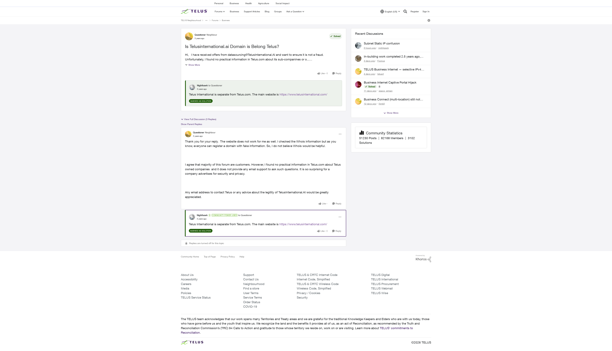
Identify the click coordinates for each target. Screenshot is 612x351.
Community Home (190, 256)
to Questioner (215, 85)
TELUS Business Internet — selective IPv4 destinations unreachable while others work (393, 69)
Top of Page (210, 256)
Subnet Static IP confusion (382, 43)
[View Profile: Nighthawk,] (192, 87)
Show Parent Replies (191, 124)
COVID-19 (250, 306)
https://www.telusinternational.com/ (303, 94)
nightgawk (383, 48)
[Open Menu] (429, 20)
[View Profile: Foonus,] (358, 58)
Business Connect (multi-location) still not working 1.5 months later (392, 99)
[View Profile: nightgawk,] (358, 45)
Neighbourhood (253, 284)
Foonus (381, 60)
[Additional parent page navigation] (206, 20)
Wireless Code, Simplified (314, 288)
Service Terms (252, 297)
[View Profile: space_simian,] (358, 84)
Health (248, 3)
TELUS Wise (379, 293)
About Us (187, 275)
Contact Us (251, 279)
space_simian (386, 90)
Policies (186, 293)
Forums (215, 20)
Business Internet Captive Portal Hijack (390, 82)
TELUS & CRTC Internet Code (317, 275)
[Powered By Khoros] (423, 258)
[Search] (405, 11)
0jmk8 (382, 103)
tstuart (380, 74)
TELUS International (384, 279)
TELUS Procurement (385, 284)
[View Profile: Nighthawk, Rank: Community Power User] (192, 217)
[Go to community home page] (194, 11)
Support (248, 275)
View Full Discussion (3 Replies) (200, 119)
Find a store (251, 288)
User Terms (251, 293)
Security (302, 297)
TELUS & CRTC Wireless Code (318, 284)
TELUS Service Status (196, 297)
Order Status (251, 302)
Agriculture (263, 3)
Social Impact (282, 3)
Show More (194, 64)
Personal (218, 3)
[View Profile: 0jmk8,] (358, 101)
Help (242, 256)
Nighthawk (202, 85)
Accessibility (189, 279)
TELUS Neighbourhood (191, 20)
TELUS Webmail (382, 288)
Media (185, 288)
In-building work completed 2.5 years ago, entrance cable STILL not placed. (392, 56)
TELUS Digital (380, 275)
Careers (186, 284)
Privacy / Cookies (308, 293)
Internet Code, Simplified (313, 279)
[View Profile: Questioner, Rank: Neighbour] (189, 36)
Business (234, 3)
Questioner (200, 34)
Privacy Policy (228, 256)
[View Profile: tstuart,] (358, 71)
